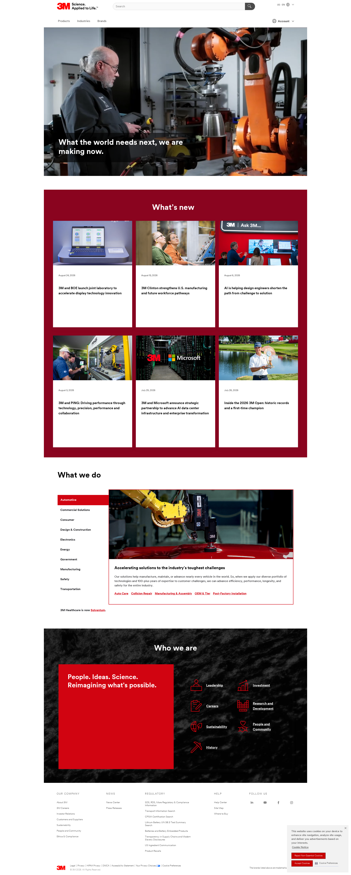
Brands (101, 21)
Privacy (81, 866)
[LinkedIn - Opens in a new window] (252, 802)
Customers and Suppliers (70, 819)
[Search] (250, 6)
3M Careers (63, 808)
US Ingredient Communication (160, 845)
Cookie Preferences (171, 866)
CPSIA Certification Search (159, 817)
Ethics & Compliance (67, 836)
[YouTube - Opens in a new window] (265, 802)
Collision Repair (141, 593)
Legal (72, 866)
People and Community (69, 831)
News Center (113, 802)
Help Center (220, 802)
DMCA (106, 866)
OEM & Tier (202, 593)
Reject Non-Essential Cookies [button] (308, 856)
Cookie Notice (300, 847)
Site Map (219, 808)
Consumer (67, 520)
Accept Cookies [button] (302, 863)
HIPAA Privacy (93, 866)
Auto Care (121, 593)
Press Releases (114, 808)
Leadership (214, 685)
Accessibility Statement (123, 866)
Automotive (68, 500)
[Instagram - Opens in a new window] (291, 802)
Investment (261, 685)
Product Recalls (153, 851)
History (212, 747)
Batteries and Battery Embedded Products (166, 831)
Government (68, 559)
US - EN (281, 5)
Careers (212, 706)
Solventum (98, 610)
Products (64, 21)
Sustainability (216, 727)
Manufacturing (70, 569)
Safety (64, 579)
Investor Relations (66, 814)
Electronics (67, 539)
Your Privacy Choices (146, 866)
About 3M (62, 802)
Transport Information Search (160, 811)
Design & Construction (75, 529)
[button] (326, 863)
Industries (83, 21)
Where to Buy (221, 814)
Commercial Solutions (75, 510)
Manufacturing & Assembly (173, 593)
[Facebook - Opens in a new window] (278, 802)
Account (283, 21)
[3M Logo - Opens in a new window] (78, 6)
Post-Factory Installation (229, 593)
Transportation (70, 589)
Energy (65, 549)
